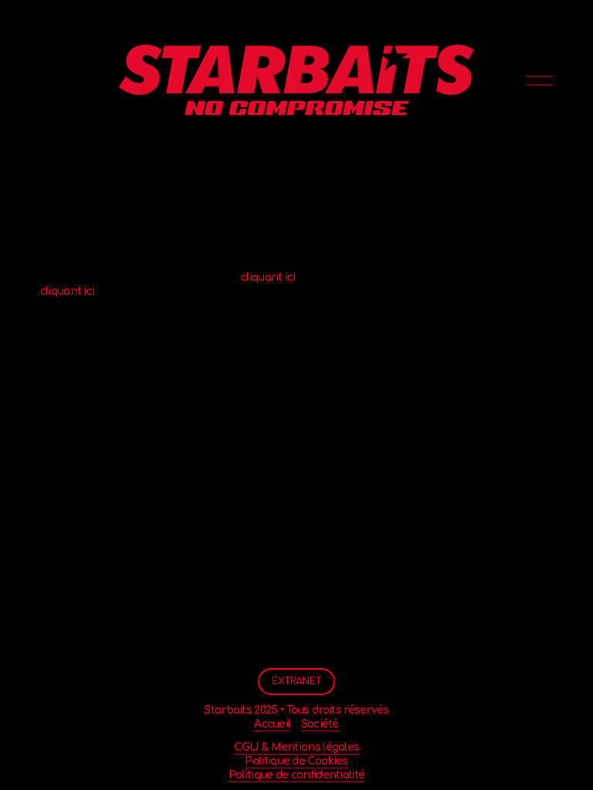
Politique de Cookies (296, 761)
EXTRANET (296, 681)
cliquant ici (268, 277)
